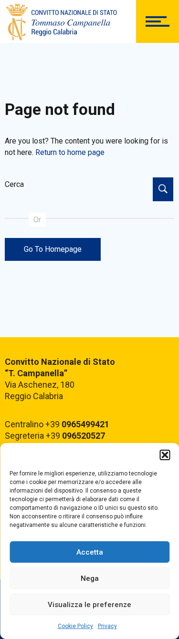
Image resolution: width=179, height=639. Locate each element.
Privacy (107, 626)
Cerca (14, 184)
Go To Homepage (53, 249)
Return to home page (70, 152)
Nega (90, 578)
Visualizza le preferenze (89, 604)
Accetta (89, 552)
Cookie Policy (75, 626)
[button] (164, 455)
